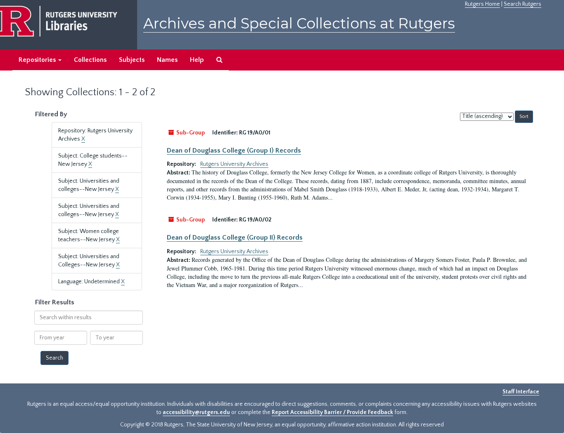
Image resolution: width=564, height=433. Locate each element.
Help (197, 60)
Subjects (132, 60)
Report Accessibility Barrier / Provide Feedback (332, 412)
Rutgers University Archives (234, 164)
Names (167, 60)
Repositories (38, 60)
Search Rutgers (522, 4)
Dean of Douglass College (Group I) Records (234, 150)
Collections (90, 60)
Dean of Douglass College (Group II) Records (235, 237)
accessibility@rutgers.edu (196, 412)
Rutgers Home (482, 4)
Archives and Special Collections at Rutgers (299, 23)
